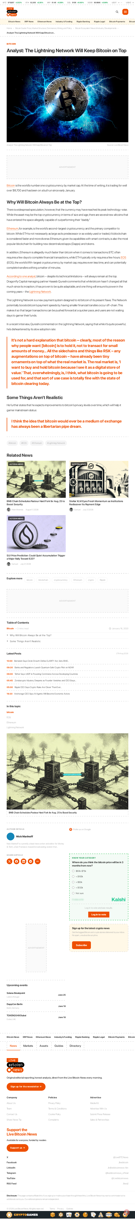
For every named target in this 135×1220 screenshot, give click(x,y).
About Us (11, 1103)
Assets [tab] (44, 1045)
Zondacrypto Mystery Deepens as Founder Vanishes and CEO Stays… (45, 680)
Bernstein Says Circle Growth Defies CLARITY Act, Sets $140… (41, 661)
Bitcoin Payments (117, 21)
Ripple (102, 580)
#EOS (24, 443)
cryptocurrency (61, 580)
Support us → (17, 1147)
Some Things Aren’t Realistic (25, 641)
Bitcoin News (14, 21)
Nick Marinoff (24, 836)
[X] (9, 861)
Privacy (60, 1208)
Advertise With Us (98, 1108)
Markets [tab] (28, 1045)
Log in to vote (98, 914)
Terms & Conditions (57, 1108)
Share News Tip (14, 1119)
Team (9, 1108)
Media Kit (94, 1103)
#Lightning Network (56, 443)
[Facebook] (16, 861)
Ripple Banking (83, 21)
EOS (9, 717)
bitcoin (10, 712)
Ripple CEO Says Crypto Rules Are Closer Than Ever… (38, 687)
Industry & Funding (64, 21)
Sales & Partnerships (99, 1119)
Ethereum (11, 722)
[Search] (117, 12)
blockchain (43, 580)
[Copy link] (37, 861)
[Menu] (125, 12)
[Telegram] (30, 861)
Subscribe (81, 945)
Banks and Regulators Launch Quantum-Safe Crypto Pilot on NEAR (44, 667)
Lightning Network (15, 727)
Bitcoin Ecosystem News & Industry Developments (95, 28)
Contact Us (12, 1114)
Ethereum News (45, 21)
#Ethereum (37, 443)
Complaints (53, 1119)
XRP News (29, 21)
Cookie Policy (54, 1114)
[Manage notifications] (127, 1212)
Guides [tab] (58, 1045)
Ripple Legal (99, 21)
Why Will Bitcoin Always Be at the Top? (30, 635)
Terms (52, 1208)
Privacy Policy (54, 1103)
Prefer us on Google (80, 829)
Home (9, 28)
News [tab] (13, 1045)
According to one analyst (21, 276)
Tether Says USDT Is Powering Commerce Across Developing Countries (46, 674)
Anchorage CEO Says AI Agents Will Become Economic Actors (42, 693)
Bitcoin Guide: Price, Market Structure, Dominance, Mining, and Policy (43, 28)
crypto (91, 580)
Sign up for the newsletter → (26, 1086)
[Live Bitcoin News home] (12, 11)
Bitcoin (10, 628)
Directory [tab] (75, 1045)
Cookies (69, 1208)
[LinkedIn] (23, 861)
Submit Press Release (100, 1114)
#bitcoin (12, 443)
